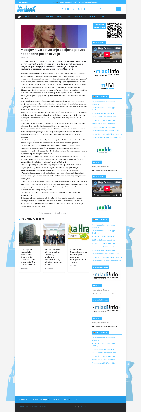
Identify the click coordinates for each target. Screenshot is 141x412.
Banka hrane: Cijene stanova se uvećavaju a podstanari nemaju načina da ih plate (78, 255)
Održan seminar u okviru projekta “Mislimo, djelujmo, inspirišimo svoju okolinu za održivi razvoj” (53, 257)
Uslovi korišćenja (40, 399)
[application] (107, 54)
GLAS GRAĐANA (90, 16)
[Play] (95, 61)
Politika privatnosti (60, 399)
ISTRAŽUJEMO (49, 16)
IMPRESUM (23, 399)
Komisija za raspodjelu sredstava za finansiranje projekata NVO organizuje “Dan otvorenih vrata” (28, 257)
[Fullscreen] (120, 61)
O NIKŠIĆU (28, 16)
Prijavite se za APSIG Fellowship (103, 127)
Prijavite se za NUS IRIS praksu (103, 113)
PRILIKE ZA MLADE (101, 97)
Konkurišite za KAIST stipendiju (103, 120)
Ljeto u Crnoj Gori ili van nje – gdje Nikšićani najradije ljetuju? (79, 2)
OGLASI (68, 16)
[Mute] (117, 61)
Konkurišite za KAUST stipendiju (103, 124)
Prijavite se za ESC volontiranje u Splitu (106, 131)
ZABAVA (77, 16)
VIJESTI (37, 16)
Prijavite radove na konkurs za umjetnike (107, 138)
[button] (40, 16)
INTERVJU (60, 16)
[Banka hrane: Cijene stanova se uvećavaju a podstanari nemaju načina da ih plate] (78, 234)
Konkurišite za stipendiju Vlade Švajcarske (107, 134)
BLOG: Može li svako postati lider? (104, 117)
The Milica (84, 407)
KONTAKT (104, 16)
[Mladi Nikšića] (19, 16)
